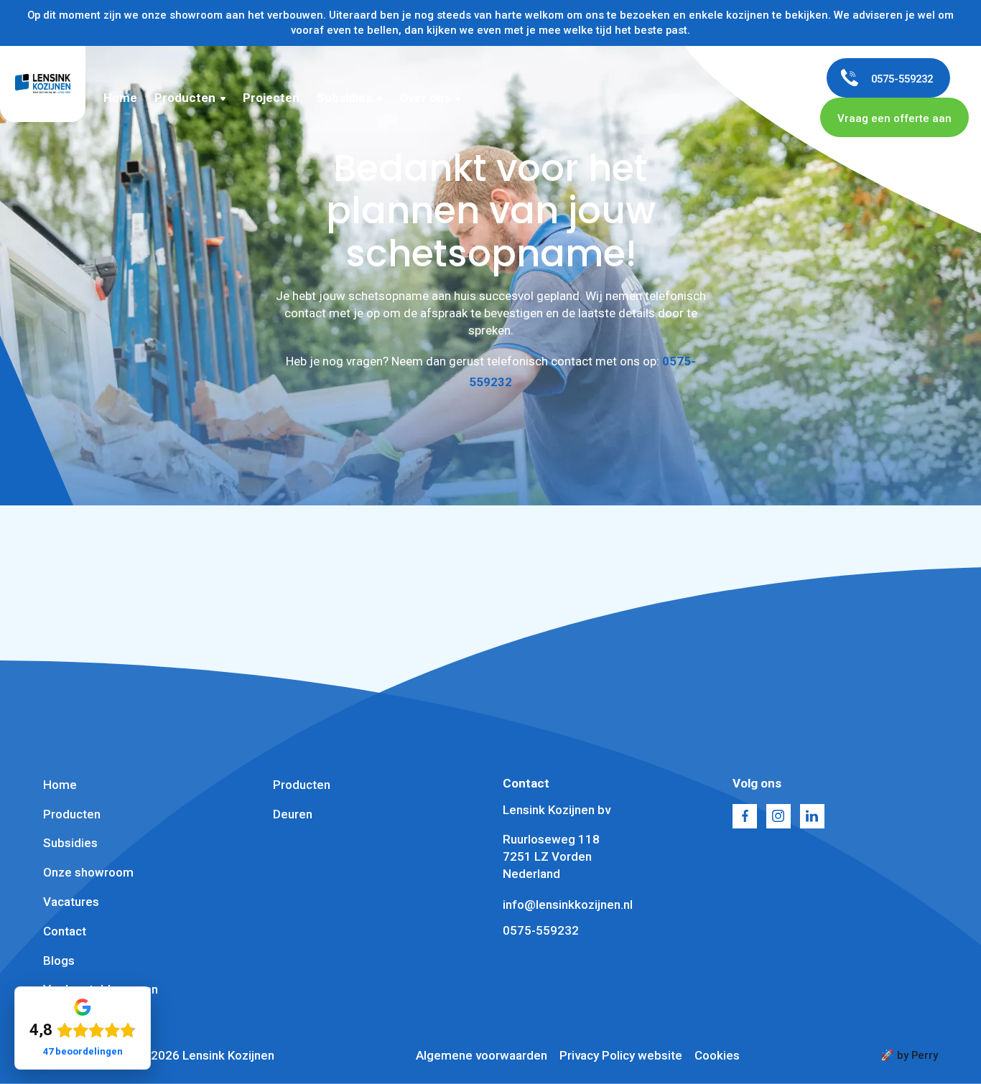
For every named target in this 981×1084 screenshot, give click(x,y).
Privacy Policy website (620, 1055)
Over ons (424, 97)
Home (120, 97)
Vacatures (71, 901)
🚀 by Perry (909, 1055)
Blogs (59, 960)
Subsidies (344, 97)
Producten (184, 97)
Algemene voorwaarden (481, 1055)
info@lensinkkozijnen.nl (568, 904)
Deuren (292, 814)
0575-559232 (541, 930)
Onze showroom (88, 872)
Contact (64, 931)
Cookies (717, 1055)
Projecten (271, 97)
